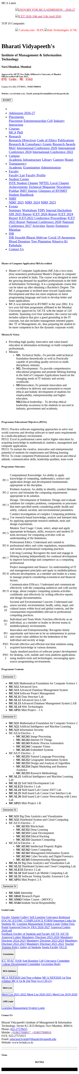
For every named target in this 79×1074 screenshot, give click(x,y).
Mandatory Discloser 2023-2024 (45, 940)
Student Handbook (21, 195)
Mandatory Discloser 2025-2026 (41, 937)
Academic (15, 167)
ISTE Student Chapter (23, 183)
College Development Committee (20, 964)
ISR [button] (11, 233)
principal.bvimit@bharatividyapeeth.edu (33, 1039)
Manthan (15, 230)
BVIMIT (7, 100)
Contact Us (16, 249)
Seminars (15, 210)
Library (47, 159)
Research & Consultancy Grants (30, 144)
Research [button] (15, 136)
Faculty (5, 917)
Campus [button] (14, 156)
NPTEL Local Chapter (54, 183)
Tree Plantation (41, 241)
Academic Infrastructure (25, 159)
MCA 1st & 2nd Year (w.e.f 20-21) (32, 981)
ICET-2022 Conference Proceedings (43, 218)
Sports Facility (50, 947)
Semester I (9, 676)
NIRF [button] (12, 198)
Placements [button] (16, 117)
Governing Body (51, 964)
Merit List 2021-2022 (14, 994)
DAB (18, 960)
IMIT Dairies (28, 191)
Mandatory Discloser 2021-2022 (45, 943)
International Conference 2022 (53, 152)
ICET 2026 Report (45, 214)
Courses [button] (14, 128)
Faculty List (17, 175)
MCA (12, 132)
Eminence (62, 226)
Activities (38, 226)
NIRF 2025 (16, 202)
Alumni (15, 917)
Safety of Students (30, 947)
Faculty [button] (14, 171)
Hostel (69, 159)
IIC (14, 923)
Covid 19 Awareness (61, 237)
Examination (31, 167)
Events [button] (13, 206)
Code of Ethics (47, 140)
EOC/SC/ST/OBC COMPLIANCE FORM (27, 920)
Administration (51, 167)
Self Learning (37, 917)
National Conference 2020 (43, 222)
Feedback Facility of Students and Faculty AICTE (30, 933)
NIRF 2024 (32, 202)
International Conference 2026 (37, 148)
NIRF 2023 (48, 202)
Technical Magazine (42, 187)
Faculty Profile (36, 175)
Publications (66, 140)
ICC (3, 960)
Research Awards (64, 144)
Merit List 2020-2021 (40, 994)
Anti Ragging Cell (33, 960)
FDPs (41, 210)
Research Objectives (22, 140)
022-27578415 (18, 1029)
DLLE (63, 947)
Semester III (9, 809)
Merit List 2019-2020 (65, 994)
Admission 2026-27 (22, 113)
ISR (12, 237)
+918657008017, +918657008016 (31, 1032)
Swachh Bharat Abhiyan (31, 237)
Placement (16, 121)
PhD (20, 132)
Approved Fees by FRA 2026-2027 (29, 927)
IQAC (11, 960)
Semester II (9, 716)
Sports (50, 226)
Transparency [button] (18, 163)
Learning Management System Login (38, 923)
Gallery (24, 917)
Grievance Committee (57, 960)
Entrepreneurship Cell (38, 121)
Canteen (58, 159)
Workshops (29, 210)
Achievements (18, 187)
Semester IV (9, 886)
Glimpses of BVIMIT (52, 191)
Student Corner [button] (19, 179)
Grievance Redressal (58, 917)
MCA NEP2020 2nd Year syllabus (21, 977)
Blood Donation (19, 241)
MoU (12, 148)
